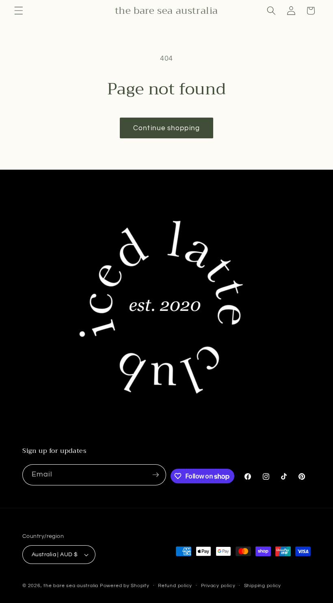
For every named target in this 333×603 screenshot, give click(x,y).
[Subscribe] (155, 474)
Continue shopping (166, 128)
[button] (18, 10)
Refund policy (175, 585)
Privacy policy (218, 585)
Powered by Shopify (124, 585)
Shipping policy (262, 585)
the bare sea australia (70, 585)
